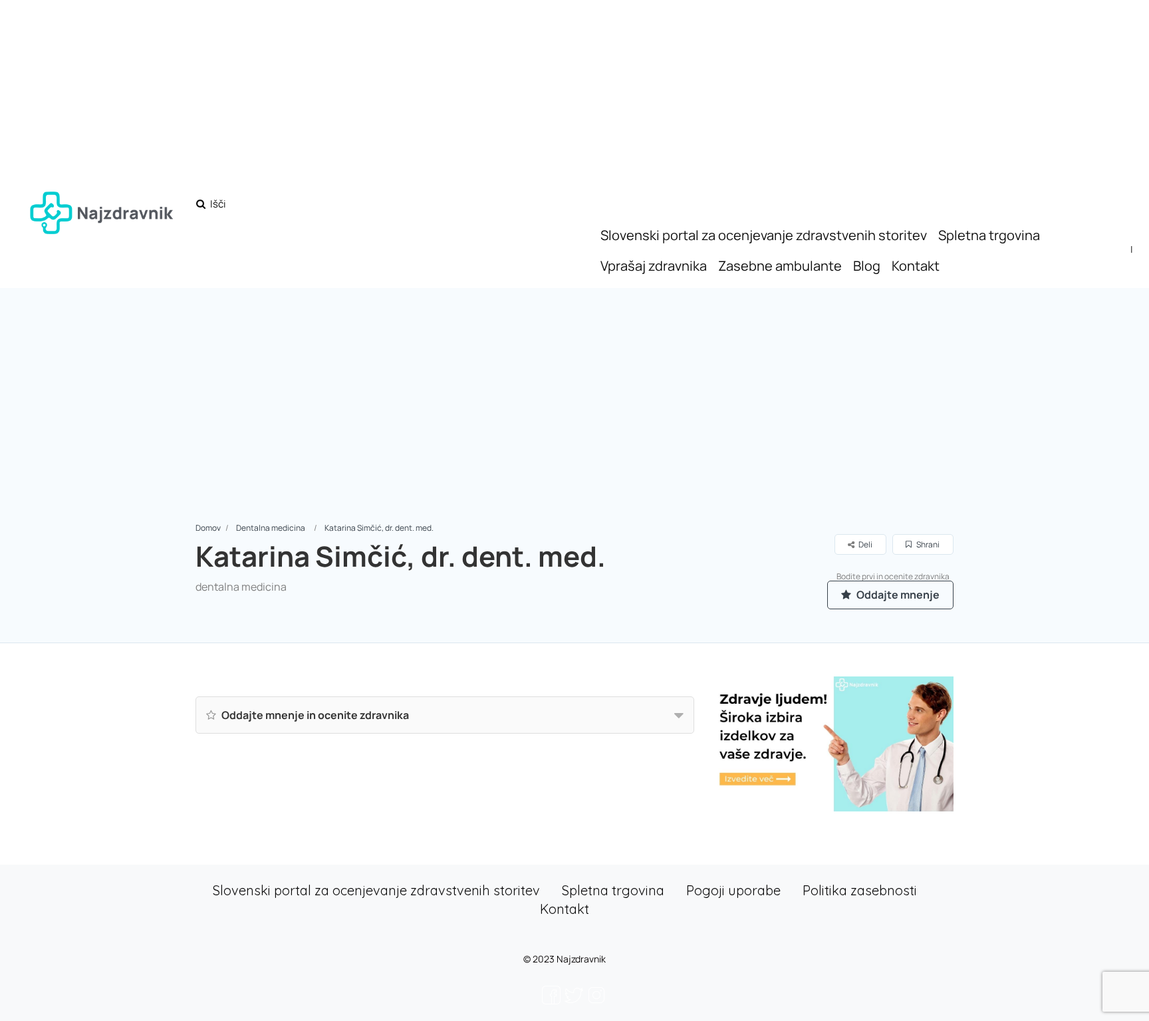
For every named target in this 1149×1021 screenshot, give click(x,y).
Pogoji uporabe (733, 890)
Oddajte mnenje (897, 594)
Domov (208, 527)
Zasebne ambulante (780, 266)
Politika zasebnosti (860, 890)
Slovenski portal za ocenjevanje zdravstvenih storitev (763, 235)
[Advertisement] (574, 421)
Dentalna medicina (270, 527)
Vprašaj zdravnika (653, 266)
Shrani (927, 544)
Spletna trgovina (989, 235)
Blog (866, 266)
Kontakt (916, 266)
